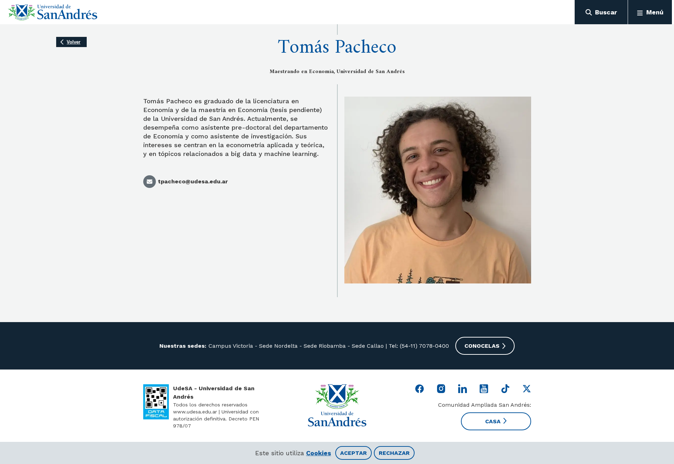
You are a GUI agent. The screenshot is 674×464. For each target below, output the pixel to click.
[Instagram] (441, 388)
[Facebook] (419, 388)
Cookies (318, 453)
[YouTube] (484, 388)
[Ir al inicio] (52, 12)
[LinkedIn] (462, 388)
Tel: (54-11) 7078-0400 (418, 345)
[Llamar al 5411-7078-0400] (156, 401)
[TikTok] (505, 388)
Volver (73, 42)
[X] (526, 388)
